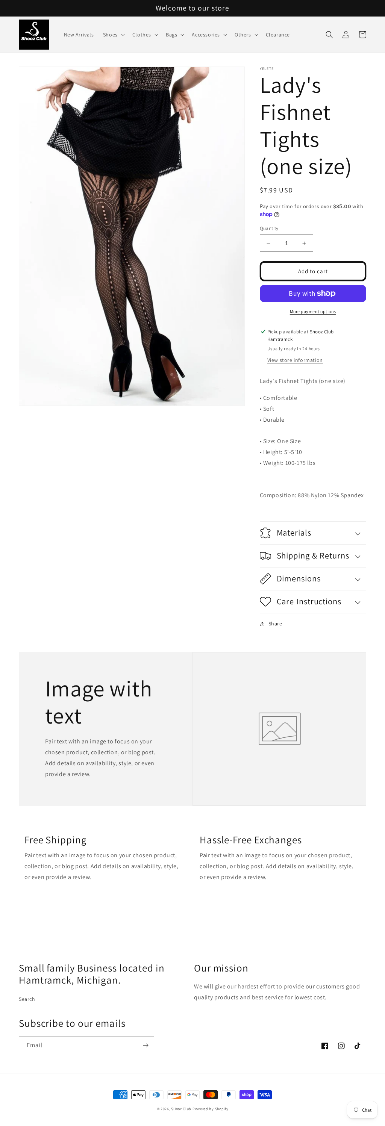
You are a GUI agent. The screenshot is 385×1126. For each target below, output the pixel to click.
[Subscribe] (145, 1045)
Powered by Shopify (210, 1108)
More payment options (313, 311)
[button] (113, 34)
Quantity (269, 228)
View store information (295, 360)
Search (27, 999)
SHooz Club (181, 1108)
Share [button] (275, 623)
